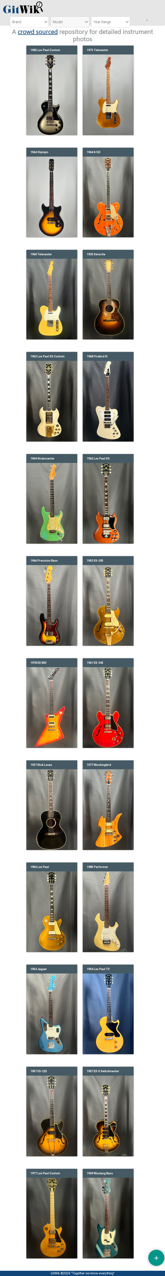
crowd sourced (38, 31)
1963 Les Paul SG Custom (47, 356)
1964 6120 (93, 152)
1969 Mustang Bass (100, 1173)
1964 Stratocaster (42, 458)
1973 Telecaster (97, 50)
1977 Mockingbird (99, 764)
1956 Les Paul (39, 867)
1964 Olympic (39, 152)
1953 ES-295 (95, 560)
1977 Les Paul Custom (45, 1173)
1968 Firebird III (97, 356)
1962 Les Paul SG (98, 458)
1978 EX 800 (38, 662)
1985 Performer (97, 867)
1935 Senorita (96, 254)
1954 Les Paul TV (98, 969)
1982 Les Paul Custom (45, 50)
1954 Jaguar (38, 969)
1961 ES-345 (95, 662)
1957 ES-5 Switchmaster (103, 1071)
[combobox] (29, 22)
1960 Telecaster (41, 254)
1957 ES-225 (38, 1071)
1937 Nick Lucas (41, 764)
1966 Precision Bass (44, 560)
